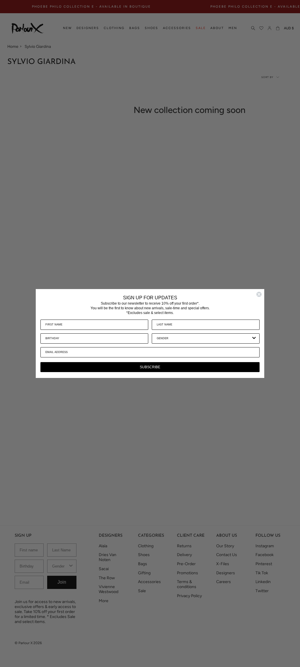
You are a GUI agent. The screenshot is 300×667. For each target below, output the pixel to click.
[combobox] (204, 338)
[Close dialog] (259, 294)
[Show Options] (254, 338)
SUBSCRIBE (150, 367)
